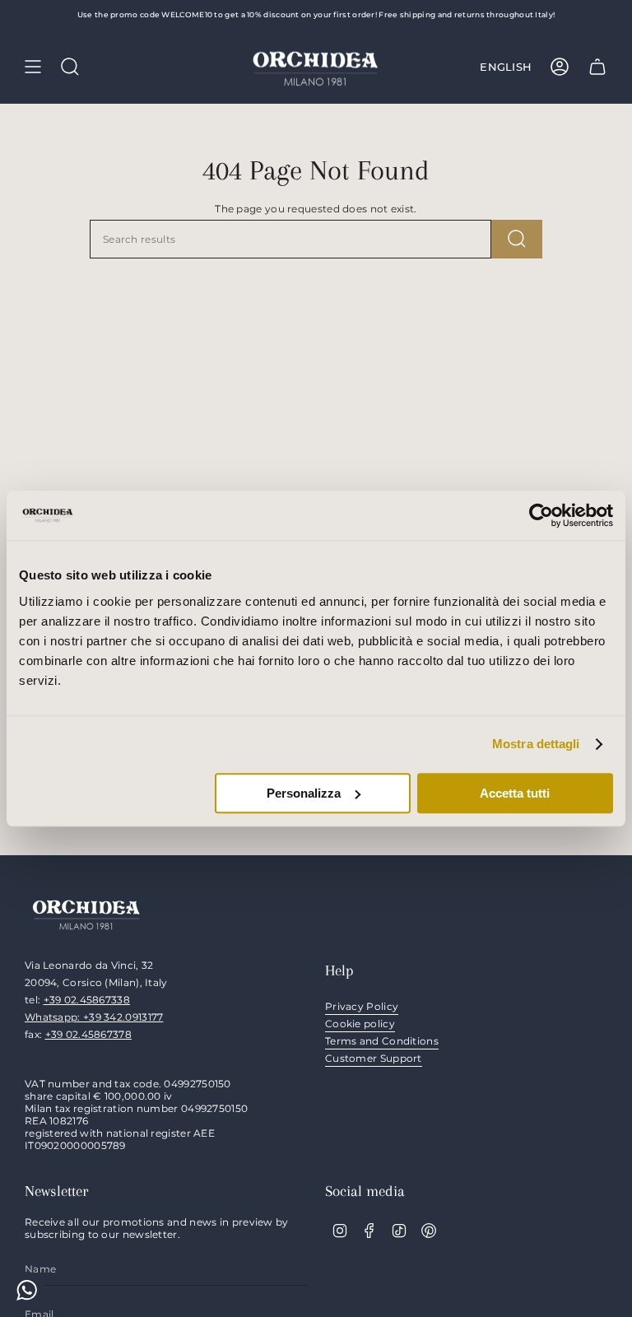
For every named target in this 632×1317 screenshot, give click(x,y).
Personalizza (304, 793)
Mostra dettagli (536, 744)
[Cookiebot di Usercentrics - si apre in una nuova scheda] (541, 515)
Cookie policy (360, 1023)
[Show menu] (32, 67)
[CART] (597, 67)
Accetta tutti (515, 793)
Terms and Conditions (382, 1041)
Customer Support (373, 1058)
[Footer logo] (86, 913)
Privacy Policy (361, 1006)
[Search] (516, 239)
